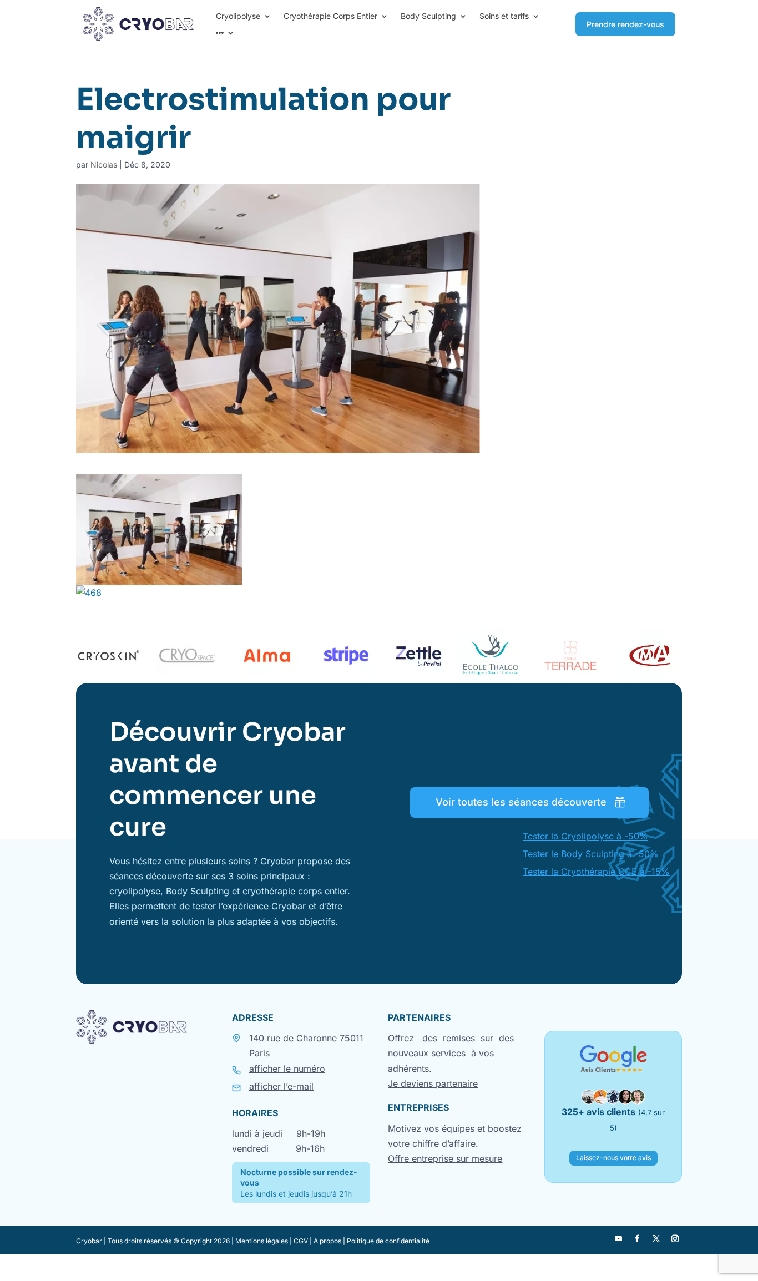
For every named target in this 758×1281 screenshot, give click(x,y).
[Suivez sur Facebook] (637, 1239)
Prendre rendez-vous (625, 24)
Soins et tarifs (504, 16)
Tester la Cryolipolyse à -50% (585, 836)
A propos (327, 1241)
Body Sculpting (428, 16)
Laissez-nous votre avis (613, 1157)
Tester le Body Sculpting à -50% (591, 853)
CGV (301, 1241)
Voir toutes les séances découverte (521, 802)
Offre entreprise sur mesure (445, 1158)
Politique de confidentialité (388, 1241)
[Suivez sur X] (656, 1239)
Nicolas (103, 164)
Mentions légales (261, 1241)
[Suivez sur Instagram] (675, 1239)
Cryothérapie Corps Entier (330, 16)
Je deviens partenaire (433, 1083)
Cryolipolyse (238, 16)
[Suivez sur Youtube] (618, 1239)
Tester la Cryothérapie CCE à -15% (596, 871)
